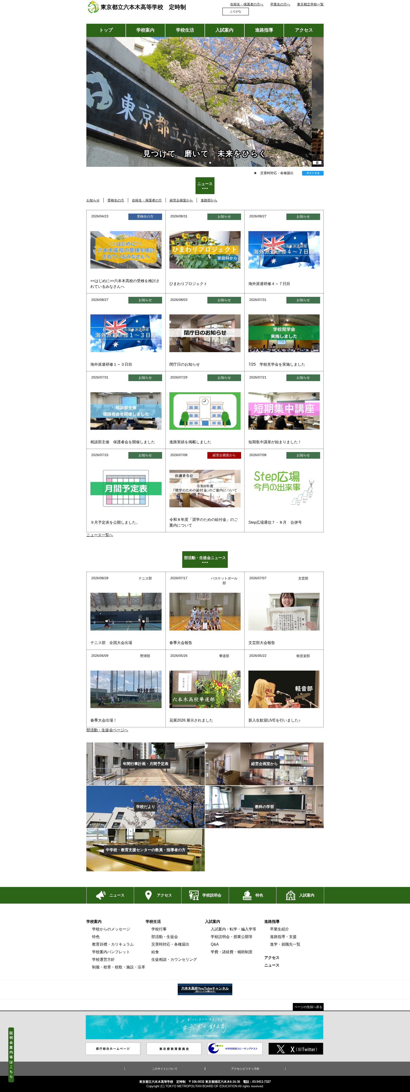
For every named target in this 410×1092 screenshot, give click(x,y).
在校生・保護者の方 (147, 200)
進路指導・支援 (283, 937)
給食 (155, 952)
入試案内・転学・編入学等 (233, 929)
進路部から (209, 200)
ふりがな (235, 11)
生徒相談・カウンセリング (174, 959)
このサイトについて (164, 1068)
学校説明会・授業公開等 (231, 937)
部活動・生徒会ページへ (107, 730)
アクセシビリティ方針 (245, 1068)
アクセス (304, 30)
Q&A (215, 944)
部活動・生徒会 (164, 937)
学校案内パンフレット (111, 952)
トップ (106, 30)
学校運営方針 (103, 959)
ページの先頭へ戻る (308, 1007)
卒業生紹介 (279, 929)
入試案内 (224, 30)
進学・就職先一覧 (285, 944)
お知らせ (93, 200)
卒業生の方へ (280, 4)
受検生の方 (115, 200)
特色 (96, 937)
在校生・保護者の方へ (246, 4)
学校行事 (159, 929)
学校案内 (145, 30)
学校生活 (185, 30)
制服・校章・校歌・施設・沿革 (118, 967)
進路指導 (264, 30)
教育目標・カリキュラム (113, 944)
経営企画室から (181, 200)
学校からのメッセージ (111, 929)
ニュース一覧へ (99, 535)
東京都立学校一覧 (310, 4)
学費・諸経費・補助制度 (231, 952)
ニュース (272, 965)
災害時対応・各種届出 (277, 173)
